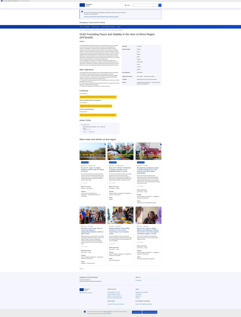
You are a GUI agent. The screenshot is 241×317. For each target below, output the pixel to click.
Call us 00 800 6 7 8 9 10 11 (114, 292)
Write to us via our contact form (114, 296)
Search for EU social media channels (116, 304)
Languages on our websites (141, 292)
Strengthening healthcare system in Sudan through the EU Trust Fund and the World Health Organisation (148, 170)
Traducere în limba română (90, 16)
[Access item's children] (90, 27)
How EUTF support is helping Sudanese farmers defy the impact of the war (92, 169)
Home (81, 26)
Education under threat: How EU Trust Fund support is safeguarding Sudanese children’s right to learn (92, 230)
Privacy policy (138, 294)
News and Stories (106, 26)
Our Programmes (87, 30)
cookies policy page (107, 311)
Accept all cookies (137, 312)
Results (112, 26)
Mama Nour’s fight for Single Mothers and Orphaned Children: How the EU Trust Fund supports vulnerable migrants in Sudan (148, 230)
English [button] (128, 5)
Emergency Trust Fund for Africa (89, 277)
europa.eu (90, 292)
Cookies (137, 297)
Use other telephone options (114, 294)
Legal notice (138, 296)
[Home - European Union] (86, 5)
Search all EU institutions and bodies (143, 304)
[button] (85, 132)
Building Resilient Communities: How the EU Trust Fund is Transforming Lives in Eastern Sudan (119, 230)
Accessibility (138, 280)
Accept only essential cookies (149, 312)
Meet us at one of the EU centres (115, 297)
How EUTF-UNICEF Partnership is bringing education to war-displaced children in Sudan (119, 169)
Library (118, 26)
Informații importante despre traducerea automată (107, 16)
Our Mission (86, 26)
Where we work (95, 26)
